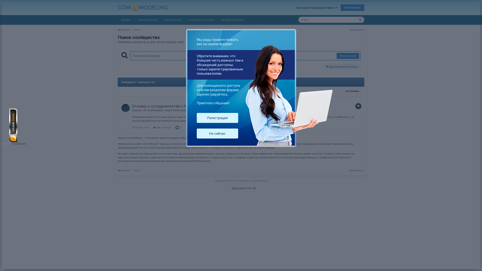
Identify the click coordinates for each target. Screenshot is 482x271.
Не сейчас (217, 134)
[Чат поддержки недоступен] (13, 125)
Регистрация (217, 118)
